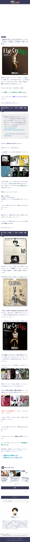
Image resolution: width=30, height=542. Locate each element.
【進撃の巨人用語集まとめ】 (11, 455)
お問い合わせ (20, 538)
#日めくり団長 (7, 129)
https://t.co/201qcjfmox (10, 127)
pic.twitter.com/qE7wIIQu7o (17, 129)
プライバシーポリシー (11, 538)
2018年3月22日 (7, 135)
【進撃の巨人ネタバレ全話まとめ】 (13, 457)
